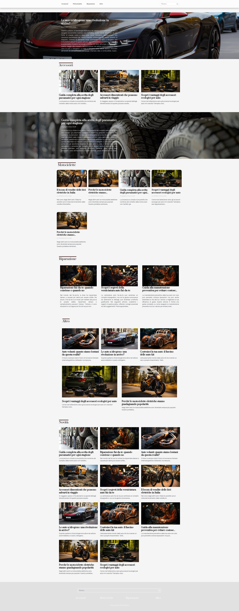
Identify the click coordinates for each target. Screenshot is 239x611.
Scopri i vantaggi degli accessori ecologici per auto (158, 96)
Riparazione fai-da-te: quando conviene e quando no (76, 289)
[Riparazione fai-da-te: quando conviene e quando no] (78, 276)
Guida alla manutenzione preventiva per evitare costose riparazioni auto (159, 290)
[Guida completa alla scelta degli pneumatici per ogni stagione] (78, 81)
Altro (101, 4)
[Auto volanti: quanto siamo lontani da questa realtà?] (80, 339)
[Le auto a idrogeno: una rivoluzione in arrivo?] (119, 339)
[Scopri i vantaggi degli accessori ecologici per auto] (160, 81)
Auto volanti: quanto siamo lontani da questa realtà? (80, 353)
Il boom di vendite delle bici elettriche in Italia (71, 191)
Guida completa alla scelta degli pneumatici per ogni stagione (76, 96)
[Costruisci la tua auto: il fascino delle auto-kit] (158, 339)
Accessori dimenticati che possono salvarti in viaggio (118, 96)
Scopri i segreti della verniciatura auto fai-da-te (115, 289)
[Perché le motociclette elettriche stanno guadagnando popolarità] (103, 178)
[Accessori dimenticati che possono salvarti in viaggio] (119, 81)
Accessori (64, 4)
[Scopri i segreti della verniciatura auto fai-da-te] (119, 276)
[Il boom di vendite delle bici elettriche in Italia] (72, 178)
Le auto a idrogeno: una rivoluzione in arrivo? (85, 22)
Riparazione (91, 4)
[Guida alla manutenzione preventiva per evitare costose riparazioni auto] (160, 276)
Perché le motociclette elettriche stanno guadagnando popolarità (101, 192)
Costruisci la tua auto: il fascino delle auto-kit (157, 353)
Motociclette (77, 4)
